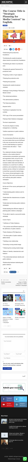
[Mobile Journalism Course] (20, 311)
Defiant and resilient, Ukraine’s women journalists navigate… (17, 434)
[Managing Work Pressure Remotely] (20, 297)
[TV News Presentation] (8, 297)
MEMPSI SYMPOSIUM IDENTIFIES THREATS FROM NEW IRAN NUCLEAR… (18, 421)
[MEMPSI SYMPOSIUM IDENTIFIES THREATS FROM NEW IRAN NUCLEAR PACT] (4, 421)
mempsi (18, 459)
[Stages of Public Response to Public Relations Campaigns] (8, 311)
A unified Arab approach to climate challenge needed (17, 427)
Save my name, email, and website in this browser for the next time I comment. (13, 364)
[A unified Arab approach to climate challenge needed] (4, 428)
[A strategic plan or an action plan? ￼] (4, 442)
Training (5, 25)
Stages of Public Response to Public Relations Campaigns (21, 283)
